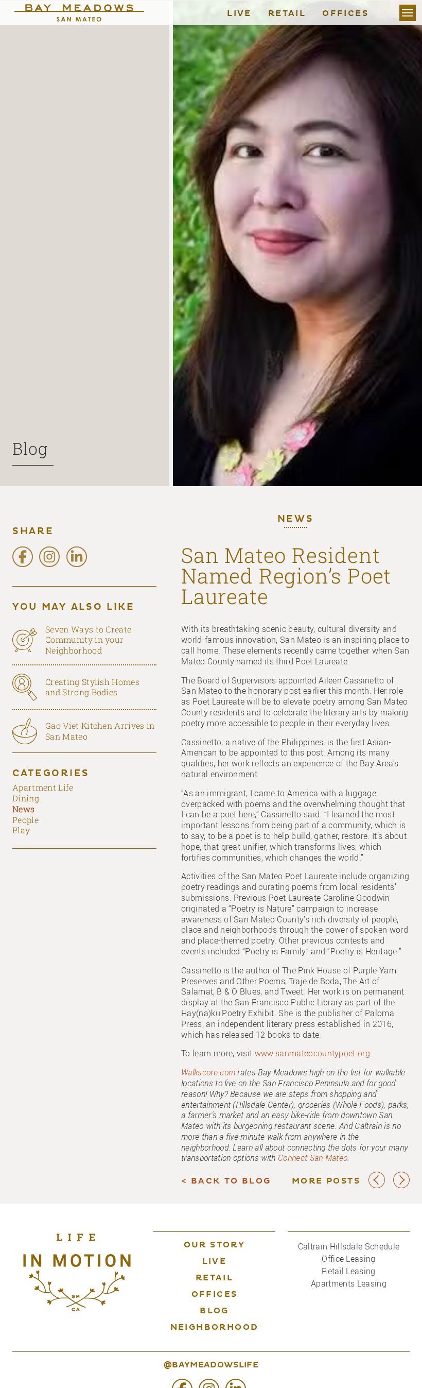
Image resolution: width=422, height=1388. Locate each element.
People (25, 819)
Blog (30, 448)
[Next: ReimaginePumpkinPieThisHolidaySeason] (401, 1186)
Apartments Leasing (348, 1283)
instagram (49, 556)
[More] (407, 13)
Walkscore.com (208, 1072)
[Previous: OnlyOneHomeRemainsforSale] (376, 1186)
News (295, 519)
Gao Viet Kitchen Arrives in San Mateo (100, 731)
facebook (22, 556)
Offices (345, 14)
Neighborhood (214, 1328)
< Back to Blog (226, 1181)
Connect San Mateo (312, 1157)
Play (21, 830)
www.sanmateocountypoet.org (312, 1053)
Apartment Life (42, 787)
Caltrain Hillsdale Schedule (349, 1246)
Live (239, 14)
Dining (25, 798)
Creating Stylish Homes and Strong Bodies (92, 687)
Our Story (214, 1245)
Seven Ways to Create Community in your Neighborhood (88, 640)
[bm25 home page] (89, 13)
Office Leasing (348, 1258)
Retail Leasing (348, 1271)
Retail (287, 14)
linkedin (76, 556)
